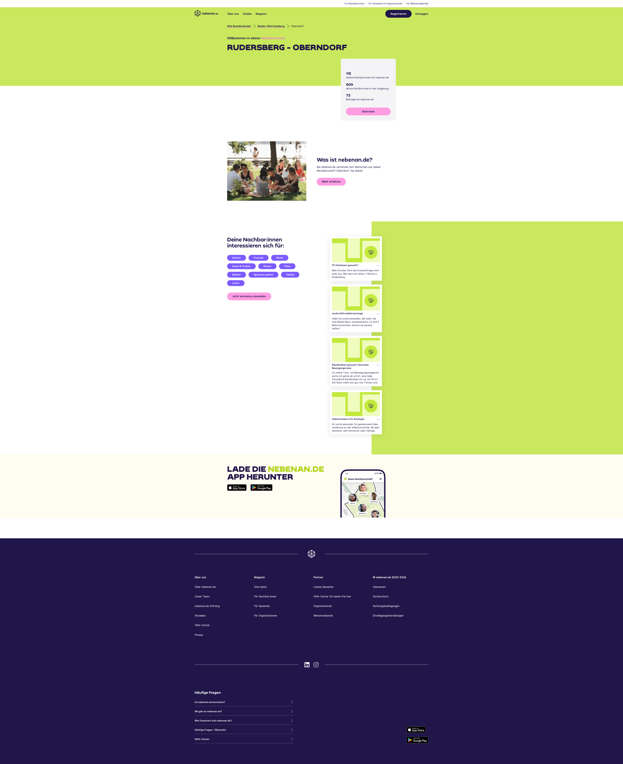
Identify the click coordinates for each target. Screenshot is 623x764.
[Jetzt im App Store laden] (237, 500)
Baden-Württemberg (271, 26)
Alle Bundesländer (239, 26)
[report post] (378, 266)
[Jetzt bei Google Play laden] (261, 500)
